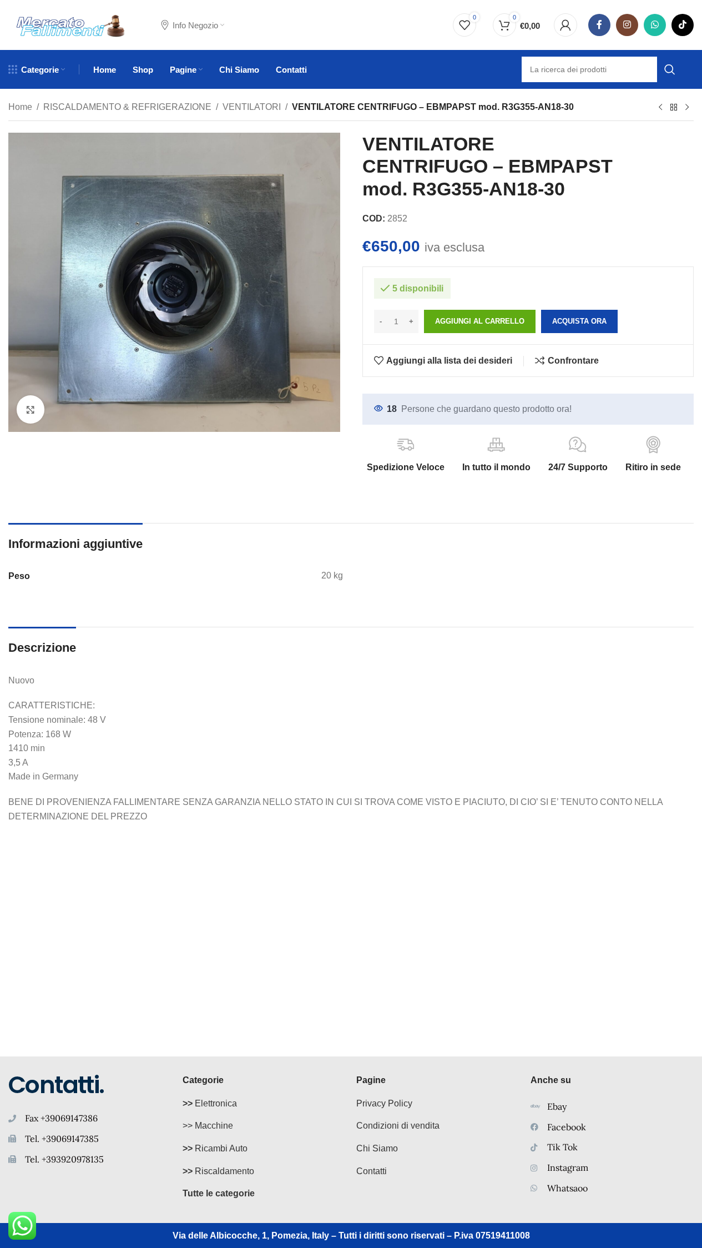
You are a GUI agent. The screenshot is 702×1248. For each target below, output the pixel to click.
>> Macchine (208, 1125)
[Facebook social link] (599, 25)
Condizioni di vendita (398, 1125)
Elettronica (210, 1103)
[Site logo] (70, 24)
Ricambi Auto (215, 1148)
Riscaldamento (218, 1171)
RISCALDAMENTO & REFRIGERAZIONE (127, 107)
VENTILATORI (252, 107)
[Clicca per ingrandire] (30, 409)
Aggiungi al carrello (479, 321)
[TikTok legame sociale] (682, 25)
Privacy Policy (384, 1103)
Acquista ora (579, 321)
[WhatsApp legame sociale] (655, 25)
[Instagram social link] (627, 25)
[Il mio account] (565, 25)
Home (20, 107)
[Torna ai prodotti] (673, 107)
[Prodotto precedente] (660, 107)
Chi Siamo (377, 1148)
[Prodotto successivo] (687, 107)
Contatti (371, 1171)
